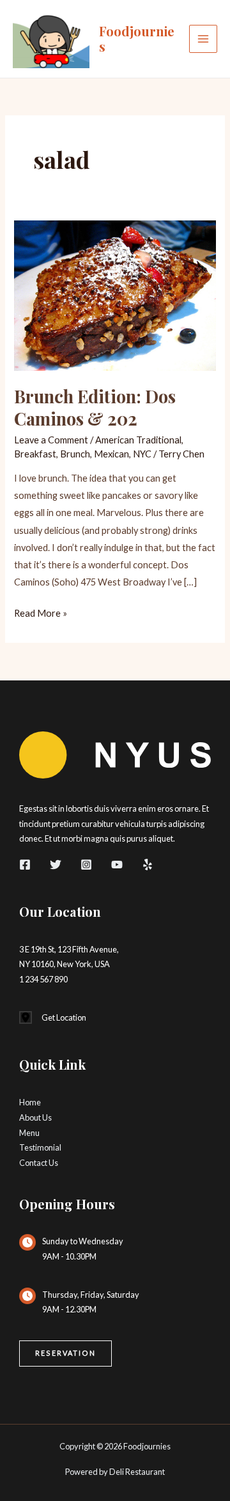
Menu (29, 1133)
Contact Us (38, 1163)
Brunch (75, 454)
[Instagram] (86, 864)
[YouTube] (117, 864)
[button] (65, 1353)
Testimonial (40, 1147)
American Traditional (138, 439)
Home (30, 1102)
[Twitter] (55, 864)
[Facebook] (25, 864)
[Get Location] (52, 1018)
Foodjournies (136, 38)
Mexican (111, 454)
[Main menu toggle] (203, 39)
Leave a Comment (51, 439)
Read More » (40, 614)
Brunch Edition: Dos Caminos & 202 (95, 407)
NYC (142, 454)
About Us (35, 1117)
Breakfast (35, 454)
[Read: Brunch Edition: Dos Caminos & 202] (114, 294)
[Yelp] (147, 864)
